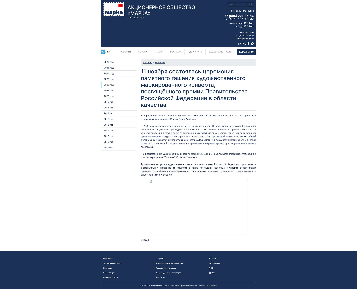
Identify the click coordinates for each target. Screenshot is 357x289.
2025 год (109, 67)
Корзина (244, 51)
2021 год (108, 90)
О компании (108, 259)
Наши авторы (108, 273)
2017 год (108, 113)
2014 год (108, 130)
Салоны (212, 259)
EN (108, 51)
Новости (125, 51)
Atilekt (195, 285)
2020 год (109, 96)
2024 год (109, 73)
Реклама (175, 51)
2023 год (109, 79)
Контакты (160, 277)
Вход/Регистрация (220, 51)
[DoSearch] (251, 4)
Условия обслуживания (166, 268)
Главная (147, 62)
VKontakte (215, 263)
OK (212, 268)
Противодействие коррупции (168, 273)
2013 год (108, 136)
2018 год (108, 107)
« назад (145, 239)
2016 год (108, 119)
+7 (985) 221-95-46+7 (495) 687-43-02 (239, 17)
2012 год (108, 141)
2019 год (108, 102)
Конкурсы (107, 268)
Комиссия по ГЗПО (111, 277)
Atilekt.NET (213, 285)
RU (102, 51)
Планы (159, 51)
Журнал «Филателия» (112, 263)
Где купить (195, 51)
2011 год (108, 147)
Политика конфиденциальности (169, 263)
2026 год (109, 62)
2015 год (108, 124)
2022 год (109, 84)
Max (213, 273)
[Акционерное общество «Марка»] (113, 9)
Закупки (159, 259)
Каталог (143, 51)
